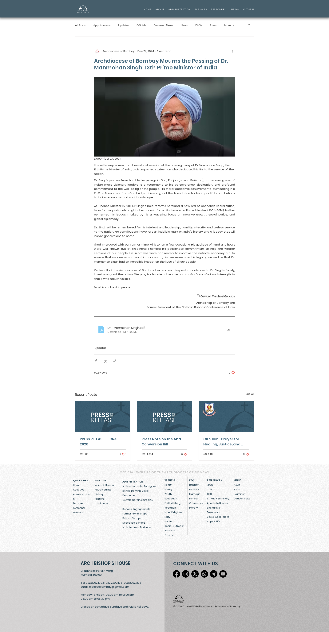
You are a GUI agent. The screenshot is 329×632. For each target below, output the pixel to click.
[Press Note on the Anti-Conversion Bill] (164, 416)
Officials (141, 25)
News (184, 25)
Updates (123, 25)
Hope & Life (213, 521)
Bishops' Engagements (136, 509)
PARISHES (201, 9)
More (227, 25)
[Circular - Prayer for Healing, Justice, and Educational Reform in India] (226, 416)
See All (250, 394)
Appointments (102, 25)
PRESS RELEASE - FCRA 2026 (98, 442)
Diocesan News (163, 25)
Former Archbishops (134, 513)
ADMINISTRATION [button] (179, 9)
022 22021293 (132, 583)
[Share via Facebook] (96, 361)
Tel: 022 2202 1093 (92, 583)
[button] (249, 25)
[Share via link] (114, 361)
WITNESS (248, 9)
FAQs (198, 25)
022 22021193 (114, 583)
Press (213, 25)
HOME (147, 9)
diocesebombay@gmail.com (109, 587)
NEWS (235, 9)
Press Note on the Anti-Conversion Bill (162, 442)
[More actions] (232, 51)
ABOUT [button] (160, 9)
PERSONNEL (218, 9)
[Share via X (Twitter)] (105, 361)
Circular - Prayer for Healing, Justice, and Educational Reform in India (223, 442)
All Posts (80, 25)
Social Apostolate (218, 516)
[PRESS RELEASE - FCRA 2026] (102, 416)
